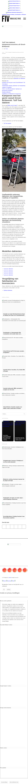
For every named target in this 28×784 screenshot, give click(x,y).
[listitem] (4, 571)
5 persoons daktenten (8, 275)
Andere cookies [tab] (3, 747)
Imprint (10, 577)
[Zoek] (20, 19)
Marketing (9, 580)
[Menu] (24, 19)
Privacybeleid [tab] (3, 767)
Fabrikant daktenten (8, 290)
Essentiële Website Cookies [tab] (6, 624)
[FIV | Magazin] (11, 19)
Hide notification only (14, 782)
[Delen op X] (8, 527)
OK (4, 589)
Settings (8, 589)
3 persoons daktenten (8, 271)
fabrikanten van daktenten (19, 78)
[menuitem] (20, 19)
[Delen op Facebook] (4, 527)
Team (7, 48)
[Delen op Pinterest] (16, 527)
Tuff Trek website (7, 123)
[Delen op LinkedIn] (20, 527)
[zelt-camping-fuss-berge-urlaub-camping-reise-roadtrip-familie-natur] (12, 33)
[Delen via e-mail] (24, 527)
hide (7, 80)
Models (4, 580)
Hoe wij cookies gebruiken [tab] (5, 600)
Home (3, 52)
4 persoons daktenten (8, 273)
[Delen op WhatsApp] (12, 527)
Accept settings (4, 782)
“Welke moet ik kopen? (12, 105)
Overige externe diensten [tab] (5, 707)
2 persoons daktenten (8, 268)
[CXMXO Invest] (15, 580)
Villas (13, 580)
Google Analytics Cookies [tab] (5, 685)
